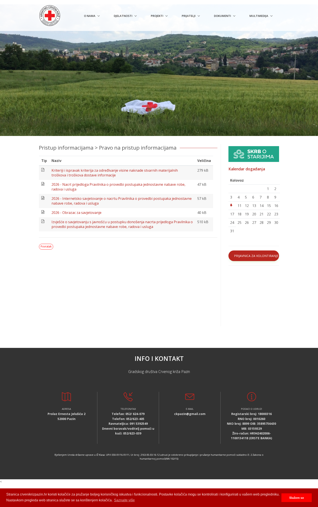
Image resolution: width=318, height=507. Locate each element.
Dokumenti (222, 16)
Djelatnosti (123, 16)
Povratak (46, 246)
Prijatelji (189, 16)
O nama (89, 16)
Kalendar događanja (246, 168)
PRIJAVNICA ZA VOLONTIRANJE (256, 256)
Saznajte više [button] (124, 500)
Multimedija (258, 16)
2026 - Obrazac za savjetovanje (76, 212)
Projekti (157, 16)
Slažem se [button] (296, 497)
